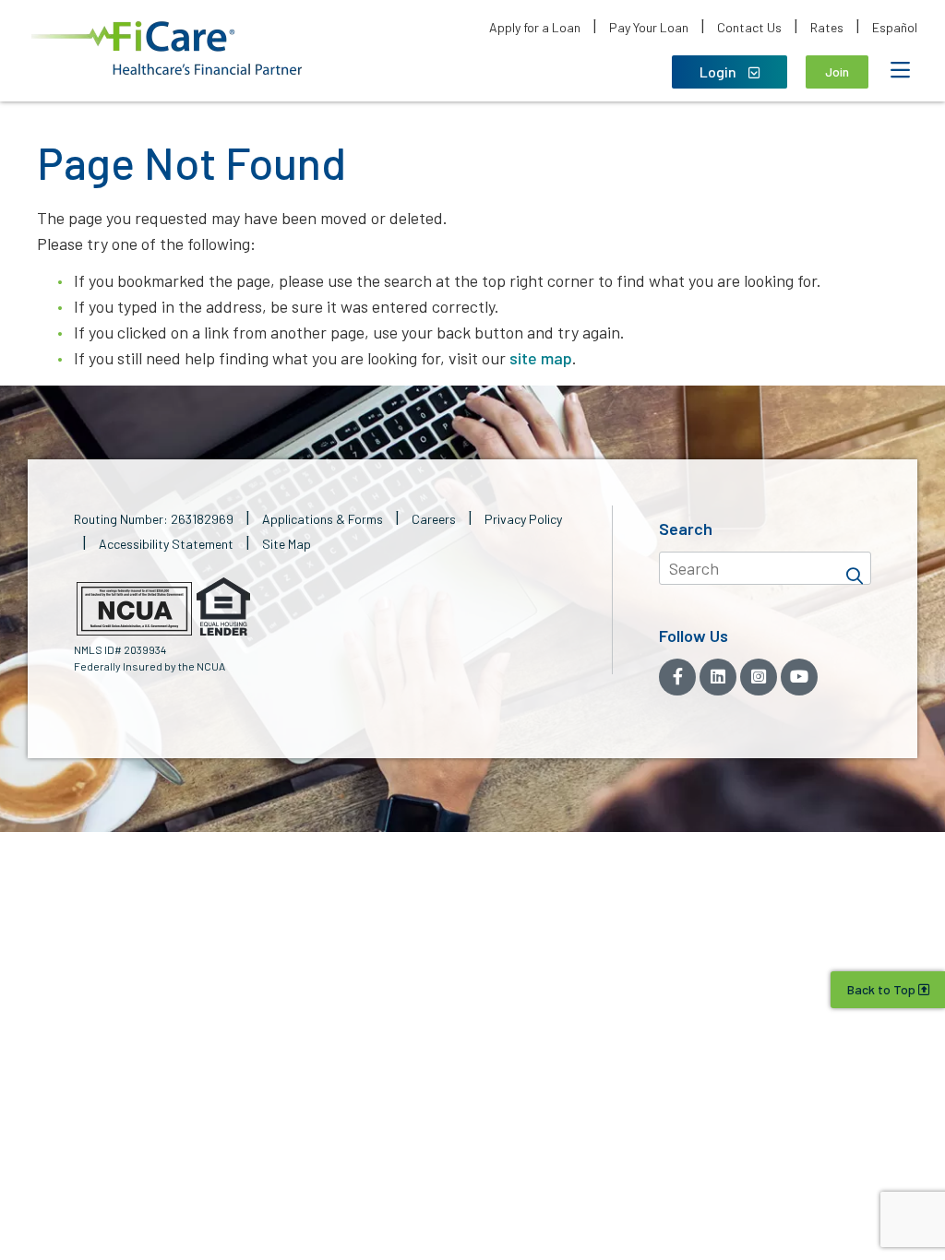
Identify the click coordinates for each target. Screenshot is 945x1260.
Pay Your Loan (648, 27)
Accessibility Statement (166, 544)
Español (894, 27)
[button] (166, 48)
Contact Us (749, 27)
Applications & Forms (322, 519)
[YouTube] (799, 677)
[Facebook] (677, 677)
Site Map (286, 544)
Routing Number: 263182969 (153, 519)
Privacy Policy (523, 519)
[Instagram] (758, 677)
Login (719, 71)
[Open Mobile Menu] (899, 70)
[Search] (854, 568)
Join (837, 71)
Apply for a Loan (534, 27)
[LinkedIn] (718, 677)
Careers (434, 519)
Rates (826, 27)
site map (540, 358)
